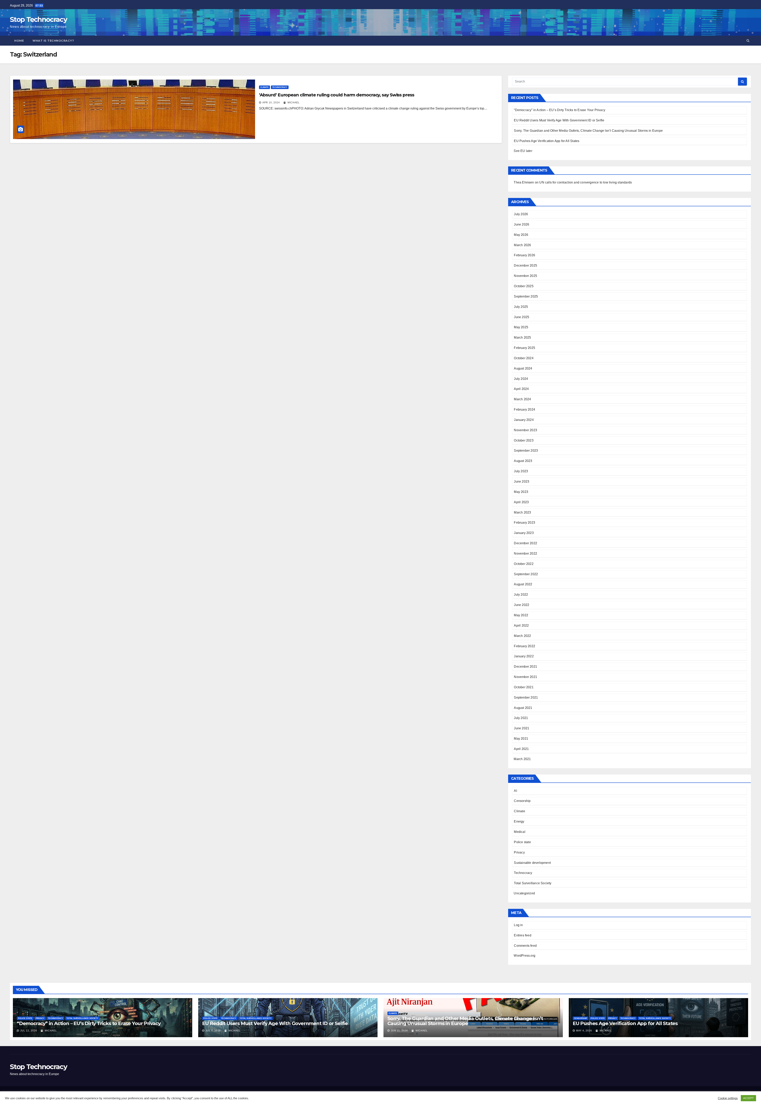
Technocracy (279, 87)
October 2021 (523, 687)
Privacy (519, 852)
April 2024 (521, 389)
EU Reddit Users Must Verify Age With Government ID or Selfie (559, 120)
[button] (748, 40)
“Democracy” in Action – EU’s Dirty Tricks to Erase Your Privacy (559, 110)
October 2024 (523, 358)
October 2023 (523, 440)
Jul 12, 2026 (28, 1030)
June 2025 (521, 317)
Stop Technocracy (38, 19)
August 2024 (523, 368)
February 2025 (524, 347)
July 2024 (521, 378)
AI (515, 790)
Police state (522, 842)
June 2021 (521, 728)
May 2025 (521, 327)
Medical (519, 831)
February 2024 (524, 409)
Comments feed (525, 945)
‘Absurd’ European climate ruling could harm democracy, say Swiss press (336, 95)
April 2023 (521, 502)
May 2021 (521, 738)
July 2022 (521, 594)
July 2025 (521, 306)
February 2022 (524, 646)
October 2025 (523, 286)
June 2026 (521, 224)
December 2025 (525, 265)
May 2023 (521, 491)
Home (19, 40)
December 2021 (525, 666)
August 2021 (523, 707)
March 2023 (522, 512)
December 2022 (525, 543)
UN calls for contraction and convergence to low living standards (585, 182)
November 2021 (525, 677)
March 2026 (522, 245)
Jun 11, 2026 (399, 1030)
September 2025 (526, 296)
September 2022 (526, 574)
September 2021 (526, 697)
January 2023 (523, 533)
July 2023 (521, 471)
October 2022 (523, 563)
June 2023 (521, 481)
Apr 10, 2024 (271, 102)
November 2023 (525, 430)
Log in (518, 925)
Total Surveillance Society (532, 883)
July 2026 (521, 214)
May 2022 (521, 615)
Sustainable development (532, 862)
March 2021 (522, 759)
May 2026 (521, 234)
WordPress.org (524, 955)
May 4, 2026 (584, 1030)
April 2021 (521, 749)
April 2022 (521, 625)
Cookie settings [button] (728, 1098)
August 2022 (523, 584)
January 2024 (523, 419)
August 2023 (523, 461)
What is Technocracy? (53, 40)
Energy (519, 821)
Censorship (522, 801)
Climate (264, 87)
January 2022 (523, 656)
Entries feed (522, 935)
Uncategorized (524, 893)
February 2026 (524, 255)
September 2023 (526, 450)
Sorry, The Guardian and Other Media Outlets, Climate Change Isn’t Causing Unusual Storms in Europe (588, 130)
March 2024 (522, 399)
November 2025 (525, 275)
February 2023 (524, 522)
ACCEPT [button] (748, 1098)
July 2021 (521, 718)
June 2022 (521, 605)
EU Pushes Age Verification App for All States (546, 141)
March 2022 (522, 635)
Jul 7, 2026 (213, 1030)
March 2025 (522, 337)
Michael (293, 102)
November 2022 (525, 553)
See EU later (523, 151)
